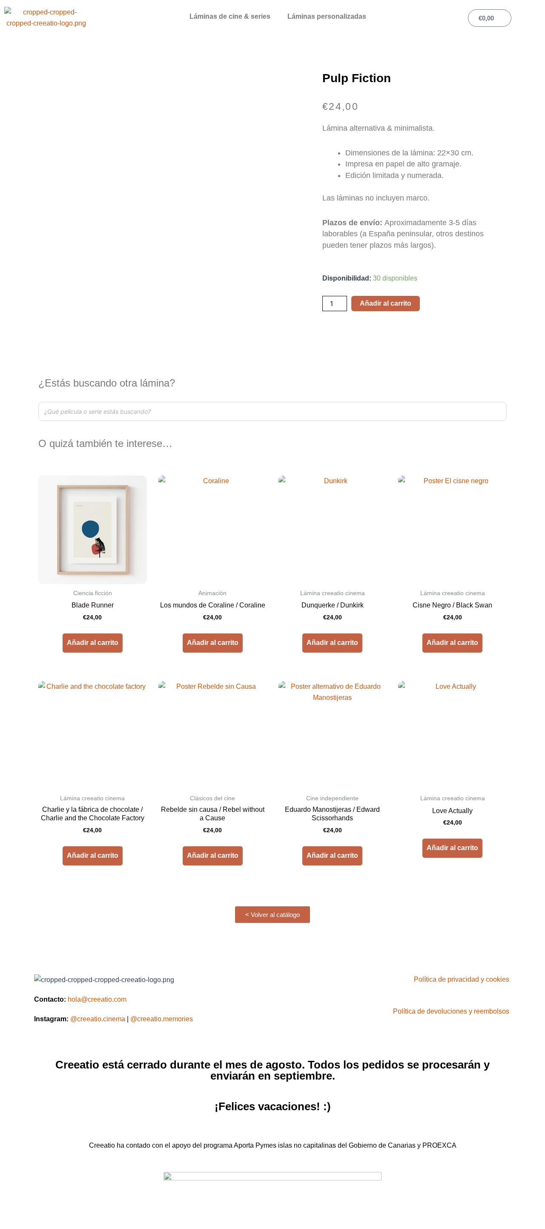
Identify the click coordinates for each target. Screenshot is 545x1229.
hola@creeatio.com (97, 999)
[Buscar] (497, 411)
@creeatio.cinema (97, 1019)
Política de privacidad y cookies (461, 979)
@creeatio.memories (161, 1019)
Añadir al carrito (385, 303)
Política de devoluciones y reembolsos (451, 1011)
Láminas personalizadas (326, 16)
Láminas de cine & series (229, 16)
